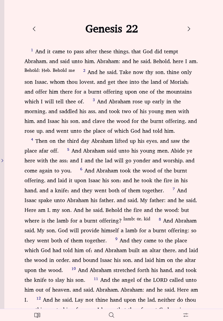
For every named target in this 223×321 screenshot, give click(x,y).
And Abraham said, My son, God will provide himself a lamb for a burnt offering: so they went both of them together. (110, 231)
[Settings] (186, 315)
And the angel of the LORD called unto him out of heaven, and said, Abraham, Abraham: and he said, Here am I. (111, 290)
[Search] (111, 315)
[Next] (188, 29)
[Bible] (37, 315)
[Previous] (34, 29)
